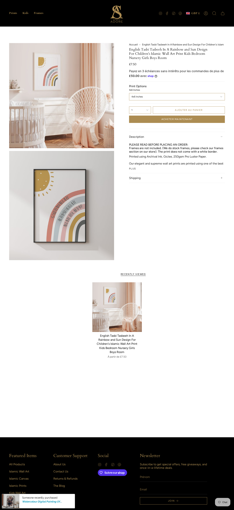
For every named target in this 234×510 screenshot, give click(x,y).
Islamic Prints (17, 485)
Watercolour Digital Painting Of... (41, 501)
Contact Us (60, 471)
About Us (59, 464)
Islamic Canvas (19, 478)
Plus (132, 168)
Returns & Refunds (65, 478)
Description (136, 136)
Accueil (133, 44)
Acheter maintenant (177, 119)
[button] (13, 13)
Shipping (135, 178)
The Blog (59, 485)
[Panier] (222, 13)
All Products (17, 464)
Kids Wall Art (17, 493)
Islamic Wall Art (19, 471)
